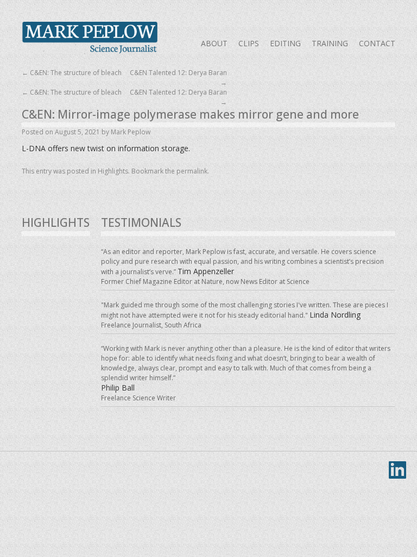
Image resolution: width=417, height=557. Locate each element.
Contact (377, 43)
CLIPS (248, 43)
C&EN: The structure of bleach (72, 72)
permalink (191, 171)
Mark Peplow (89, 38)
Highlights (113, 171)
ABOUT (214, 43)
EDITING (285, 43)
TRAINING (330, 43)
